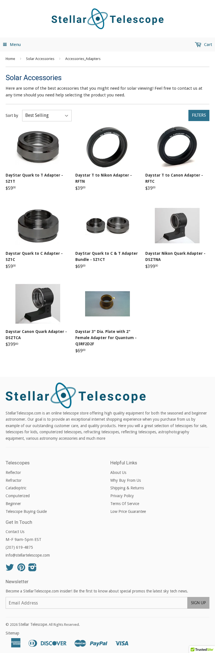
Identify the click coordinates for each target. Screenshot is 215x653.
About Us (118, 472)
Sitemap (12, 633)
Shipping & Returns (127, 488)
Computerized (18, 496)
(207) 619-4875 (19, 547)
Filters (199, 115)
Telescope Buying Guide (26, 511)
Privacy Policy (122, 496)
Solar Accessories (40, 59)
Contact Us (15, 531)
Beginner (13, 503)
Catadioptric (16, 488)
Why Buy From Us (125, 480)
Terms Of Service (124, 503)
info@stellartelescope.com (28, 555)
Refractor (14, 480)
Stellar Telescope (32, 624)
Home (10, 59)
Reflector (13, 472)
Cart (207, 44)
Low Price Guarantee (128, 511)
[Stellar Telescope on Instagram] (32, 569)
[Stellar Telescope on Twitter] (10, 569)
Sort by (12, 115)
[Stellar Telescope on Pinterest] (21, 569)
